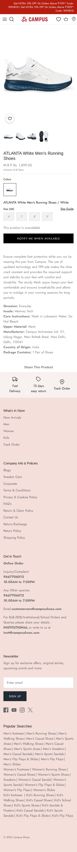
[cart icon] (66, 19)
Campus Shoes (21, 837)
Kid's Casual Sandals (30, 810)
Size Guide (67, 209)
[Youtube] (14, 710)
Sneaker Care (12, 476)
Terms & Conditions (16, 490)
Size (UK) (8, 209)
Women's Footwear (16, 769)
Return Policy (12, 530)
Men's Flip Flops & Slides (20, 759)
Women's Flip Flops (17, 790)
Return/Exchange (15, 524)
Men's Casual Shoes (39, 738)
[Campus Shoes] (34, 19)
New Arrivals (12, 417)
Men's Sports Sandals (49, 754)
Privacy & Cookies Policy (20, 497)
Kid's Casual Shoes (39, 800)
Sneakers (9, 779)
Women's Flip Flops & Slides (44, 784)
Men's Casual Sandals (18, 754)
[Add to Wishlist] (10, 118)
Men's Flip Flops (52, 759)
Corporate (10, 483)
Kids (6, 437)
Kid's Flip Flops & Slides (33, 815)
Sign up (15, 696)
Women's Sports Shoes (53, 774)
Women (8, 431)
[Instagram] (22, 710)
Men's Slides (12, 764)
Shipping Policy (14, 537)
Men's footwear (13, 733)
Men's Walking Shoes (28, 743)
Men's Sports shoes (27, 748)
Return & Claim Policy (18, 510)
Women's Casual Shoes (19, 774)
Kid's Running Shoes (40, 795)
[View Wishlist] (58, 19)
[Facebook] (5, 710)
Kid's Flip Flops (62, 815)
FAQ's (7, 503)
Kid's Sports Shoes (26, 805)
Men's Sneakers (53, 748)
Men (6, 424)
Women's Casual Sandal (34, 779)
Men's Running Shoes (41, 733)
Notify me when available (38, 238)
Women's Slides (44, 790)
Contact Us (10, 517)
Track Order (11, 444)
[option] (38, 75)
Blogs (7, 470)
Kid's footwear (13, 795)
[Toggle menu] (4, 19)
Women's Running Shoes (49, 769)
